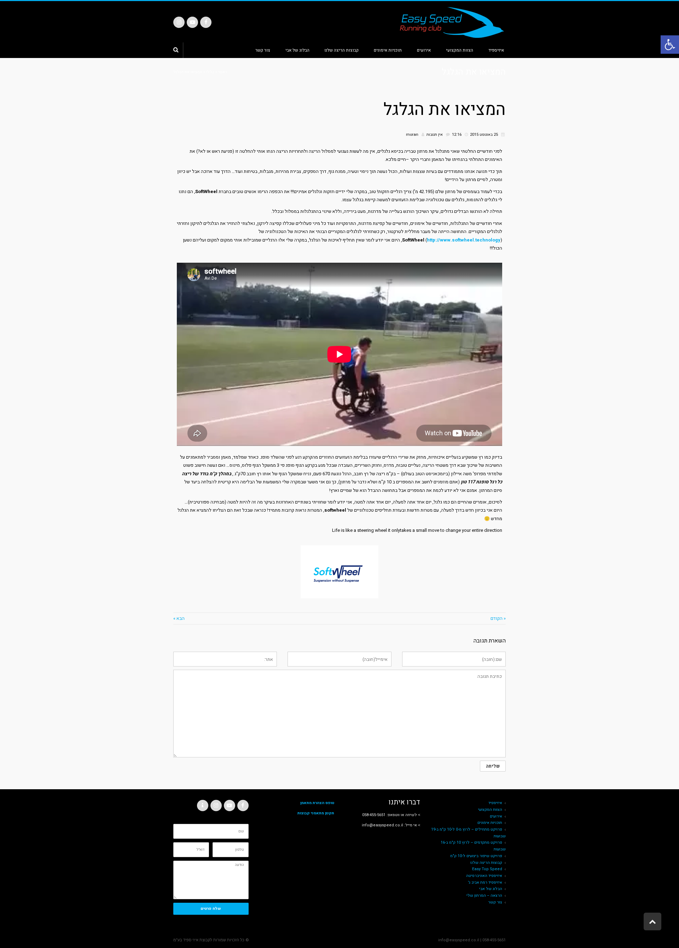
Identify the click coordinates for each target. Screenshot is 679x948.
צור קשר (495, 902)
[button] (670, 44)
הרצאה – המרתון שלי (484, 895)
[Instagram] (179, 22)
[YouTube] (192, 22)
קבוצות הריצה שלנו (486, 863)
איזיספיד (495, 803)
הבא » (179, 618)
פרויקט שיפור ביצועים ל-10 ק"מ (476, 856)
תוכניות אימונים (489, 823)
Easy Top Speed (487, 869)
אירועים (496, 816)
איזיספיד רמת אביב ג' (485, 882)
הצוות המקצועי (490, 810)
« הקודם (498, 618)
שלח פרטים (211, 909)
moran (412, 135)
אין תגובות (434, 135)
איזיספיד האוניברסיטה (484, 876)
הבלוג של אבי (490, 889)
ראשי (222, 72)
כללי (210, 72)
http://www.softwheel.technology (463, 240)
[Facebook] (205, 22)
